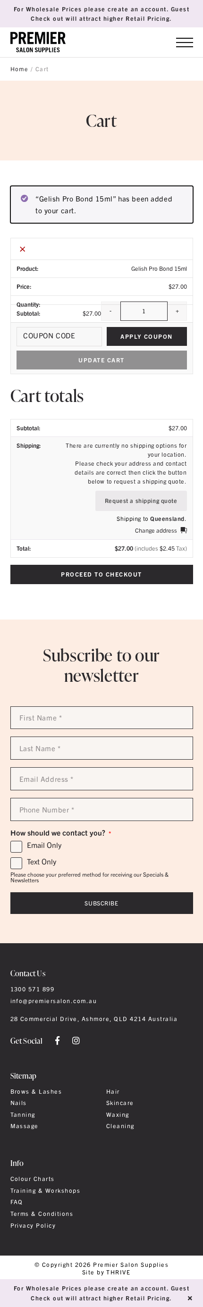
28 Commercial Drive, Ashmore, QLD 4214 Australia (94, 1018)
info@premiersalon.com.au (53, 1001)
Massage (24, 1126)
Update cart (101, 359)
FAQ (16, 1202)
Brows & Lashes (36, 1091)
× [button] (22, 249)
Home (19, 69)
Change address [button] (156, 530)
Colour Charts (32, 1178)
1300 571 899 (32, 989)
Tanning (22, 1114)
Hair (113, 1091)
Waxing (117, 1114)
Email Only (44, 845)
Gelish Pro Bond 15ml (159, 268)
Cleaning (120, 1126)
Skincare (120, 1102)
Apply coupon (146, 336)
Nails (18, 1102)
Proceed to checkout (101, 574)
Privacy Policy (33, 1225)
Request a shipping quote (141, 500)
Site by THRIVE (106, 1272)
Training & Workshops (45, 1190)
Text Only (41, 861)
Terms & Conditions (42, 1213)
